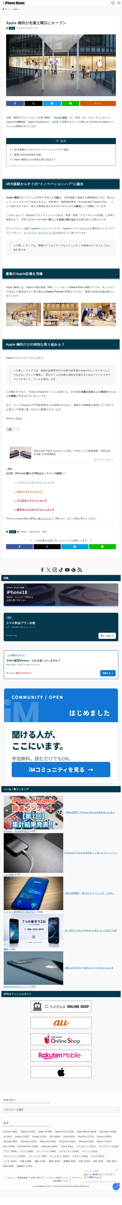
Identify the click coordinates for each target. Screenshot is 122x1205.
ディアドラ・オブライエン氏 (40, 233)
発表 (8, 1166)
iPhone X (104, 1141)
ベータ (10, 1161)
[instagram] (54, 570)
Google (39, 1136)
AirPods (10, 1132)
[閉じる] (116, 1170)
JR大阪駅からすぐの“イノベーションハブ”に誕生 (41, 149)
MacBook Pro (28, 1146)
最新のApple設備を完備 (27, 154)
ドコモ (97, 1156)
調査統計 (24, 1166)
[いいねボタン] (10, 429)
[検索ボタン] (113, 3)
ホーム (11, 1178)
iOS (55, 1136)
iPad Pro (85, 1136)
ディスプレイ (59, 1156)
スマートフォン (14, 1156)
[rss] (79, 570)
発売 (111, 1161)
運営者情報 (22, 1178)
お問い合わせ (37, 1178)
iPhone (104, 1136)
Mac (9, 1146)
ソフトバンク (37, 1156)
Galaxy (22, 1136)
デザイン (80, 1156)
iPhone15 (86, 1141)
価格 (40, 1161)
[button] (15, 103)
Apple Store (34, 532)
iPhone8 (10, 1141)
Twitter (67, 1146)
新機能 (69, 1161)
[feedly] (73, 570)
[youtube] (67, 570)
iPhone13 (48, 1141)
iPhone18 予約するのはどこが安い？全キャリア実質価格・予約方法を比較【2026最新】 (72, 452)
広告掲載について (61, 1181)
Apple (12, 28)
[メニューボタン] (119, 3)
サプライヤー (69, 1151)
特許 (98, 1161)
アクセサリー (86, 1146)
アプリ (10, 1151)
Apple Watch (86, 1132)
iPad (69, 1136)
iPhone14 (67, 1141)
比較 (84, 1161)
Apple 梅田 (60, 117)
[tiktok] (61, 570)
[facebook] (42, 570)
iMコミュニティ (45, 518)
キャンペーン (46, 1151)
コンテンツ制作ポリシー (57, 1178)
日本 (44, 532)
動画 (54, 1161)
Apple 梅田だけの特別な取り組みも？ (35, 159)
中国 (25, 1161)
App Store (108, 1132)
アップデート (108, 1146)
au (8, 1136)
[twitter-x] (48, 570)
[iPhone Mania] (13, 3)
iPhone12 (29, 1141)
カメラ (26, 1151)
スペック (89, 1151)
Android (28, 1132)
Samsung (49, 1146)
